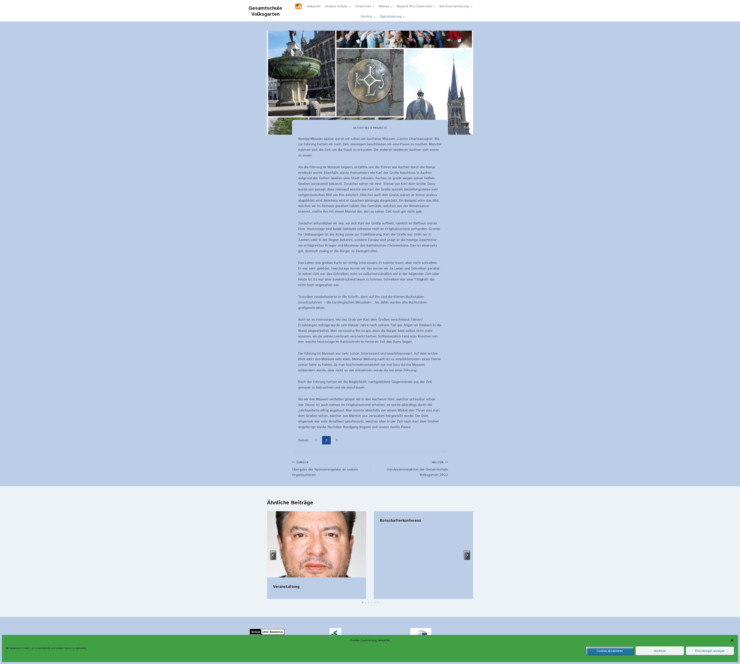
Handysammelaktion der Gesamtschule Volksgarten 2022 (417, 468)
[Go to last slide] (273, 555)
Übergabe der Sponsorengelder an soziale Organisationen (325, 468)
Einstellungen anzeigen (710, 651)
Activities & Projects (370, 127)
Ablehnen (660, 651)
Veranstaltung (286, 586)
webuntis (314, 6)
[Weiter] (467, 555)
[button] (732, 640)
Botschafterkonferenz (400, 520)
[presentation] (316, 544)
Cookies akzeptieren (610, 651)
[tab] (362, 602)
